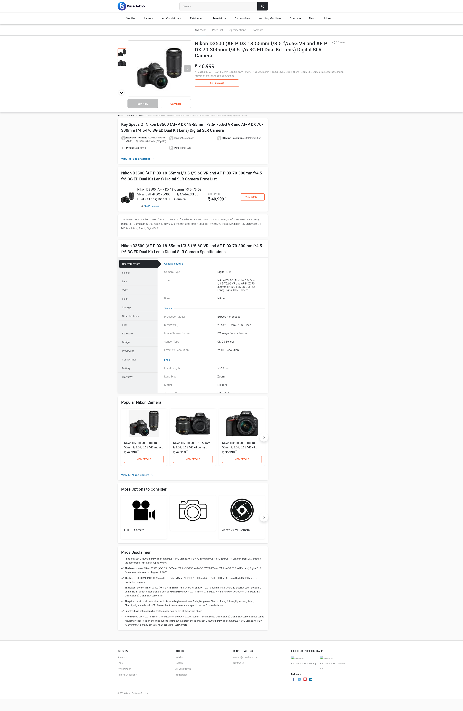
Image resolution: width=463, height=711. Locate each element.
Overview (200, 30)
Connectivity (129, 359)
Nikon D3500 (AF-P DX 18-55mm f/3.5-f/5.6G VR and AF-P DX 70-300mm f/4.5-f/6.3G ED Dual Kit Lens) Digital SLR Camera (169, 194)
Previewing (128, 351)
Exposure (127, 333)
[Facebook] (293, 679)
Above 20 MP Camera (236, 530)
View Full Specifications (135, 159)
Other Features (130, 316)
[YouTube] (305, 679)
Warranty (127, 377)
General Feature (131, 264)
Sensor (126, 272)
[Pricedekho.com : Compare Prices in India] (134, 6)
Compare (257, 30)
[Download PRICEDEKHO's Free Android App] (332, 663)
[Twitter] (299, 679)
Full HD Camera (134, 530)
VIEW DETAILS (144, 459)
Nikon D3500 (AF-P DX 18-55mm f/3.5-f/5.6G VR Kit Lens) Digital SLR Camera (239, 447)
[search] (262, 6)
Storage (126, 307)
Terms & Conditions (127, 674)
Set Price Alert (151, 206)
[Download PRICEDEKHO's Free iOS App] (304, 661)
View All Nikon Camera (135, 475)
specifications (238, 30)
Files (124, 324)
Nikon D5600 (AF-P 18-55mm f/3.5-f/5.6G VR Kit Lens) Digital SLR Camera (191, 447)
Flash (125, 298)
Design (126, 342)
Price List (217, 30)
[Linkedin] (311, 679)
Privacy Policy (124, 668)
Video (125, 290)
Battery (126, 368)
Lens (125, 281)
